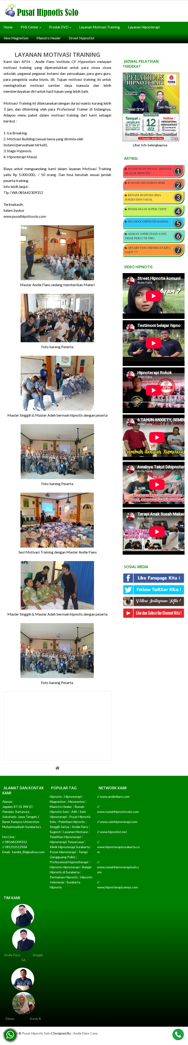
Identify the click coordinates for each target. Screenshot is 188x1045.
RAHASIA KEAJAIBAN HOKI (146, 183)
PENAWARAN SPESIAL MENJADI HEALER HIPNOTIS (148, 171)
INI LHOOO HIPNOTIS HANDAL (148, 221)
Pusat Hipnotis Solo (36, 1033)
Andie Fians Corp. (85, 1033)
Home (8, 27)
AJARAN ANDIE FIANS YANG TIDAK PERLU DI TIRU (145, 236)
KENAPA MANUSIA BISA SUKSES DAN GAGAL (143, 197)
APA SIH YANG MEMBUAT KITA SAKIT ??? (147, 250)
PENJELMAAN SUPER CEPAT (147, 209)
